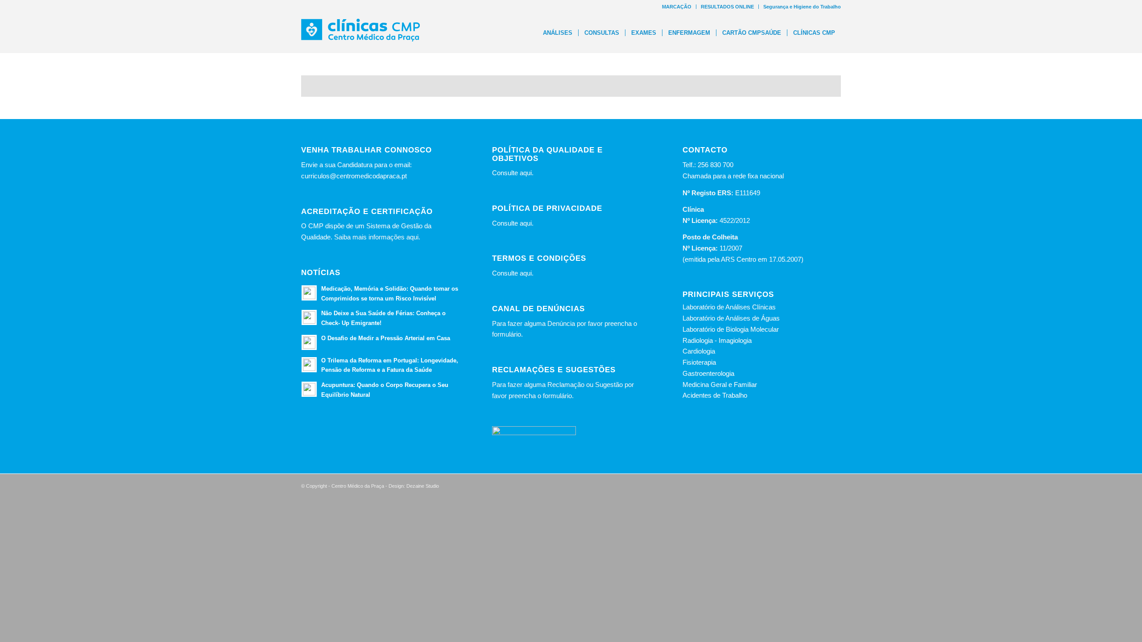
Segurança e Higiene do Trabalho (802, 6)
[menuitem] (677, 6)
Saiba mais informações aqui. (377, 237)
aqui (526, 173)
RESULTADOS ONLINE (727, 6)
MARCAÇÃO (676, 6)
